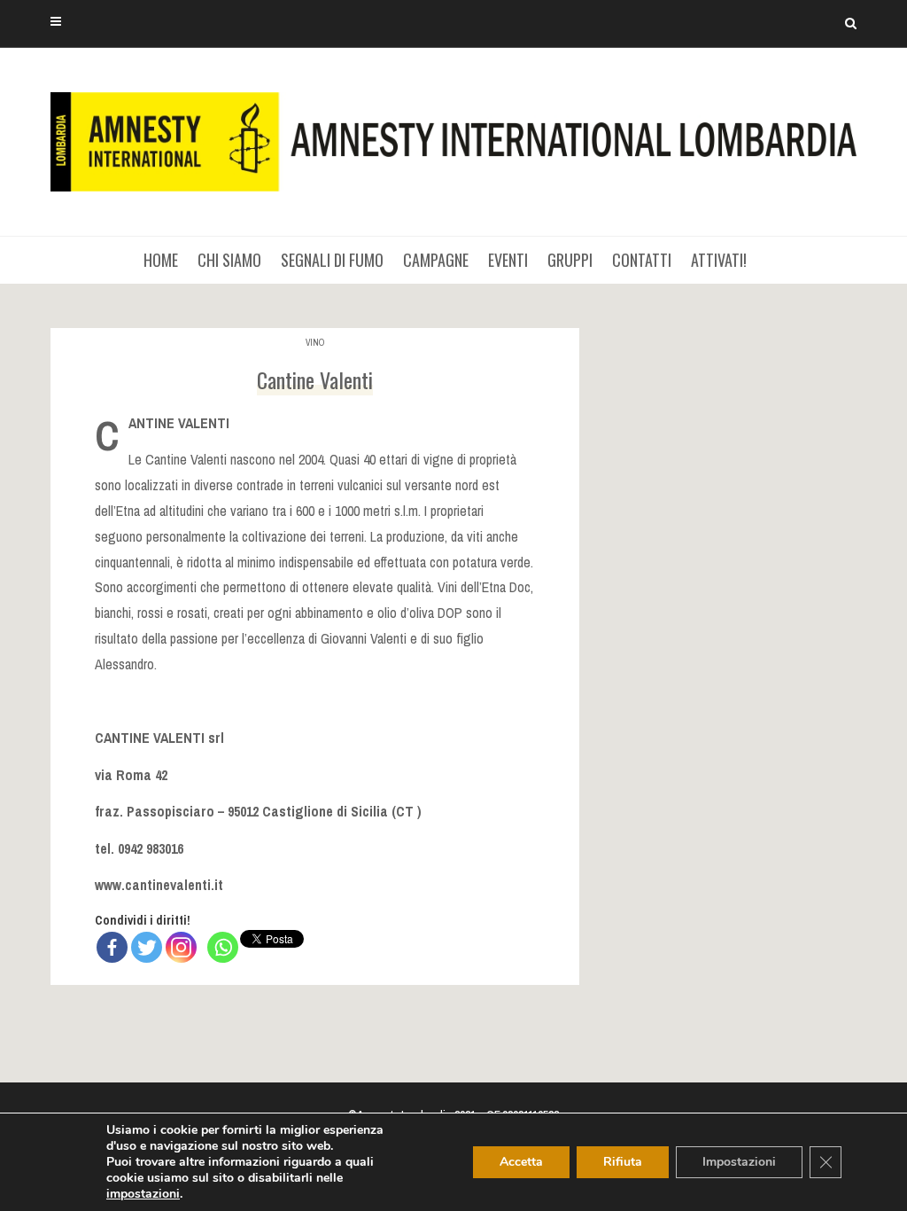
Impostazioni (739, 1161)
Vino (315, 342)
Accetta (521, 1161)
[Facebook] (112, 947)
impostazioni (143, 1194)
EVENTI (508, 259)
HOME (160, 259)
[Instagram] (181, 947)
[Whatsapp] (222, 947)
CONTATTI (641, 259)
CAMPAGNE (436, 259)
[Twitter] (146, 947)
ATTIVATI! (719, 259)
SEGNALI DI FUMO (332, 259)
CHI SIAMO (229, 259)
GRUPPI (570, 259)
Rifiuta (622, 1161)
